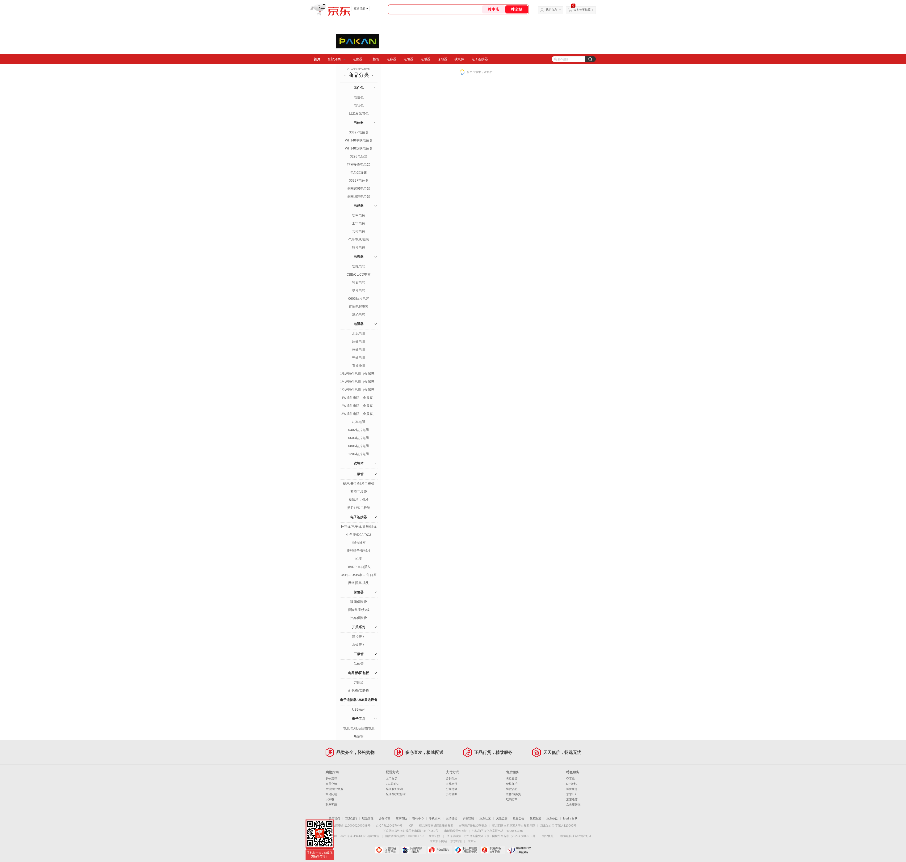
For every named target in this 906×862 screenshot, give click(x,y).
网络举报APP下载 (493, 850)
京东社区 (485, 818)
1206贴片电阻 (358, 454)
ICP (410, 825)
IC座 (358, 559)
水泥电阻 (358, 333)
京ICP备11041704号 (389, 825)
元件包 (359, 88)
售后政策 (511, 778)
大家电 (330, 799)
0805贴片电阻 (358, 446)
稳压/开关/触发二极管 (358, 484)
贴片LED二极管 (358, 508)
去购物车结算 (582, 9)
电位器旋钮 (358, 172)
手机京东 (434, 818)
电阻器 (408, 59)
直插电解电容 (359, 306)
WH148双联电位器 (359, 148)
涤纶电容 (358, 314)
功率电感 (358, 215)
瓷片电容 (358, 290)
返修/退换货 (513, 794)
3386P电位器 (359, 180)
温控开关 (358, 637)
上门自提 (391, 778)
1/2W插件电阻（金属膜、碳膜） (359, 390)
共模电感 (358, 231)
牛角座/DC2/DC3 (358, 535)
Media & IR (570, 818)
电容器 (391, 59)
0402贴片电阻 (358, 430)
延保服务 (572, 789)
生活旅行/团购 (334, 789)
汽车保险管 (358, 618)
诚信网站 (440, 850)
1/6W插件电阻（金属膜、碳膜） (359, 374)
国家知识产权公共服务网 (519, 850)
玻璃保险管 (358, 602)
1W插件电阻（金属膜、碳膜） (358, 398)
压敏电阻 (358, 341)
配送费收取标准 (396, 794)
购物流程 (331, 778)
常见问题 (331, 794)
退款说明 (511, 789)
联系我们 (351, 818)
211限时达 (392, 783)
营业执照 (548, 836)
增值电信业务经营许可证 (575, 836)
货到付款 (451, 778)
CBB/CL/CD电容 (359, 274)
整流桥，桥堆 (359, 500)
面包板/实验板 (358, 690)
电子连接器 (479, 59)
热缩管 (359, 736)
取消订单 (511, 799)
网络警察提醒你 (413, 850)
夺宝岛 (570, 778)
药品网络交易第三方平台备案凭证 (513, 825)
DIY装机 (571, 783)
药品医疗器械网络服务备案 (436, 825)
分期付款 (451, 789)
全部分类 (334, 59)
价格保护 (511, 783)
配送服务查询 (394, 789)
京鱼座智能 (573, 804)
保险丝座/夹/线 (358, 610)
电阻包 (359, 97)
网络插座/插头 (358, 583)
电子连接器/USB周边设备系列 (359, 705)
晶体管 (359, 664)
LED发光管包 (359, 113)
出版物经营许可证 (455, 830)
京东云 (472, 841)
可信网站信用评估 (387, 850)
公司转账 (451, 794)
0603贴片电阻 (358, 438)
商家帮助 (401, 818)
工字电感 (358, 223)
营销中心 (418, 818)
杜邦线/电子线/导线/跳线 (359, 527)
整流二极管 (358, 492)
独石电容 (358, 282)
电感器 (425, 59)
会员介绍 (331, 783)
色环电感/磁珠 (358, 239)
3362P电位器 (359, 132)
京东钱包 (456, 841)
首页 (317, 59)
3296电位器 (358, 156)
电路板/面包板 (358, 673)
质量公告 (518, 818)
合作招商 (384, 818)
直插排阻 (358, 365)
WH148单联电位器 (359, 140)
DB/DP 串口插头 (359, 567)
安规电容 (358, 266)
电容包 (359, 105)
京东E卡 (571, 794)
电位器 (357, 59)
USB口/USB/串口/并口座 (359, 575)
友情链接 (451, 818)
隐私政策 (535, 818)
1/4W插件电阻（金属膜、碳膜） (359, 382)
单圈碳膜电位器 (358, 188)
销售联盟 (468, 818)
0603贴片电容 (358, 298)
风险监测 (502, 818)
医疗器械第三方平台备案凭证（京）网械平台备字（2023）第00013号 (491, 836)
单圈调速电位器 (358, 196)
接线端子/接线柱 (359, 551)
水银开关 (358, 645)
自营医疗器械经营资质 (473, 825)
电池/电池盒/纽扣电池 (358, 728)
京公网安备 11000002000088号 (350, 825)
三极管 (359, 654)
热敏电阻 (358, 349)
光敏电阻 (358, 357)
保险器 (442, 59)
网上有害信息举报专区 (466, 850)
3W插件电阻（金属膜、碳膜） (358, 414)
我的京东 (551, 9)
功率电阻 (358, 422)
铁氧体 (459, 59)
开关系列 (358, 627)
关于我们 (334, 818)
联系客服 (331, 804)
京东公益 (552, 818)
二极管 (374, 59)
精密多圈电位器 (358, 164)
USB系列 (358, 709)
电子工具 (358, 719)
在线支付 (451, 783)
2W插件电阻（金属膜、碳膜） (358, 406)
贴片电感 (358, 247)
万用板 (359, 682)
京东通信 (572, 799)
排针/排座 (359, 543)
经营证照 (434, 836)
